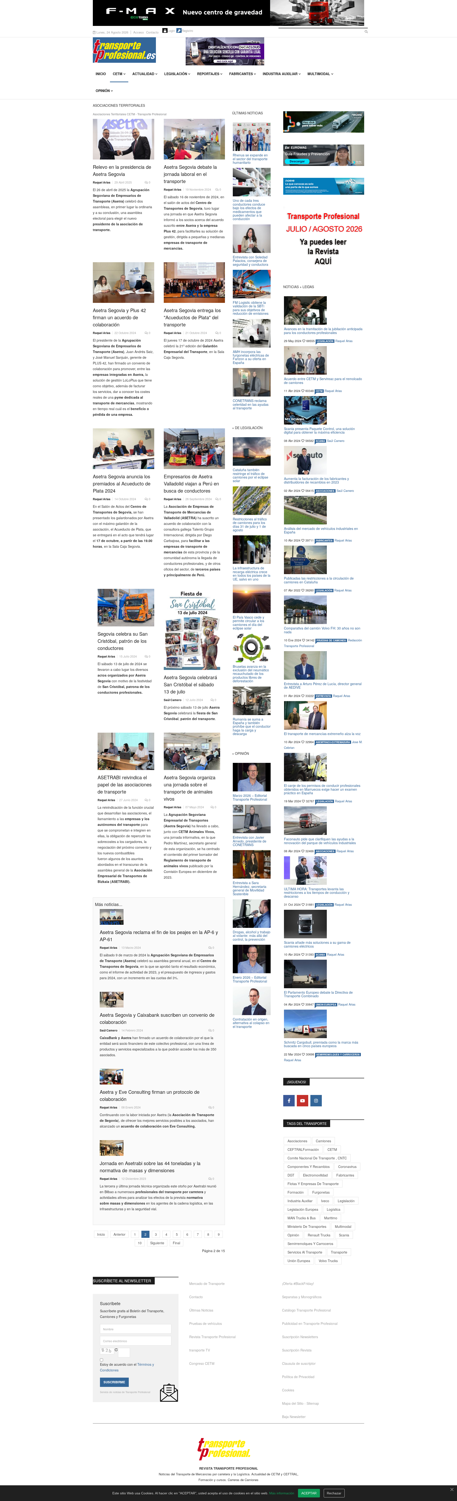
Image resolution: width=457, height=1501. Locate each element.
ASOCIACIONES (325, 491)
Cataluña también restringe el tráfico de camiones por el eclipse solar (250, 475)
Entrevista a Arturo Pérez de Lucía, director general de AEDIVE (323, 685)
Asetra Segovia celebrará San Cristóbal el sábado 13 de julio (190, 684)
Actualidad (143, 73)
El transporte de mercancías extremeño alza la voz (322, 733)
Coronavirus (347, 1166)
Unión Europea (299, 1260)
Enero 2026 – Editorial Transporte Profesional (250, 979)
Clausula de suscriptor (299, 1363)
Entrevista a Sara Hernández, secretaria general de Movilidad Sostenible (249, 888)
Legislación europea (303, 1209)
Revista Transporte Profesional (212, 1336)
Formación (296, 1192)
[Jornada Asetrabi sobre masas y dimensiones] (159, 1148)
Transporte (339, 1252)
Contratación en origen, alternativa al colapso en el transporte (251, 1023)
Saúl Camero (172, 700)
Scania (344, 1235)
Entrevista (323, 696)
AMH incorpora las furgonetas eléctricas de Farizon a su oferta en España (251, 357)
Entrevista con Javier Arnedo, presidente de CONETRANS (249, 841)
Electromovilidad (315, 1175)
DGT (291, 1175)
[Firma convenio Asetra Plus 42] (123, 282)
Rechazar (334, 1493)
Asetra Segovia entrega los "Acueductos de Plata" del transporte (192, 317)
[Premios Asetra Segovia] (194, 282)
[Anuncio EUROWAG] (323, 155)
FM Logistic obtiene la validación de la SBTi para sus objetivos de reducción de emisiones (250, 308)
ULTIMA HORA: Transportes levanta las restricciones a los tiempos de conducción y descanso (316, 892)
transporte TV (199, 1350)
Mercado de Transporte (207, 1283)
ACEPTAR (309, 1493)
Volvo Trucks (328, 1260)
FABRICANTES (324, 540)
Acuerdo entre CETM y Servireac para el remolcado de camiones (323, 380)
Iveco (325, 1200)
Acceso (138, 32)
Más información (281, 1493)
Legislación (175, 73)
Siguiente (157, 1242)
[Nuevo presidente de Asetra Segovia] (123, 139)
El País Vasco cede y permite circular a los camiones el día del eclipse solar (248, 622)
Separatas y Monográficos (302, 1296)
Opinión (103, 90)
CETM (117, 73)
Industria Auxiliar (280, 73)
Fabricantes (241, 73)
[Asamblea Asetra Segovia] (159, 917)
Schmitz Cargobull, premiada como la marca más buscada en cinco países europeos (321, 1044)
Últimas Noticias (201, 1310)
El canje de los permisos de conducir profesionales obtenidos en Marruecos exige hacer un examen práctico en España (322, 789)
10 (140, 1242)
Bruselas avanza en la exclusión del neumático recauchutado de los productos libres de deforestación (251, 673)
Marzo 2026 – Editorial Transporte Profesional (250, 797)
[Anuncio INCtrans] (275, 51)
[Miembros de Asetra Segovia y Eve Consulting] (159, 1077)
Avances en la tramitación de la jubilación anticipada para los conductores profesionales (323, 330)
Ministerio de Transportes (307, 1226)
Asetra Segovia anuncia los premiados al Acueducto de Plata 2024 (121, 483)
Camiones (323, 1140)
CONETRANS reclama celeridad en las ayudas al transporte (250, 404)
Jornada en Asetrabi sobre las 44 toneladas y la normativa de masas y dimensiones (150, 1167)
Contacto (152, 32)
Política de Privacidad (298, 1376)
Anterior (119, 1234)
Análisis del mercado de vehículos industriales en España (321, 530)
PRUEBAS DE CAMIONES (331, 640)
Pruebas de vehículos (205, 1323)
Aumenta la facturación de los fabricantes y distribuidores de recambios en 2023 (316, 480)
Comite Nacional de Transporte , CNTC (317, 1158)
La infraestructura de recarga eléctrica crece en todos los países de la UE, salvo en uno (251, 573)
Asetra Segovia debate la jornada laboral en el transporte (190, 173)
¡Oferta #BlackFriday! (298, 1283)
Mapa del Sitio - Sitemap (300, 1403)
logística (333, 1209)
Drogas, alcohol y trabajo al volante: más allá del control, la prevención (251, 936)
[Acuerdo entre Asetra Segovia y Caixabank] (159, 999)
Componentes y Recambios (309, 1166)
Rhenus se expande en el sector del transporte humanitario (250, 159)
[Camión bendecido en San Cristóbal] (126, 607)
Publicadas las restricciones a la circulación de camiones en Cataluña (319, 580)
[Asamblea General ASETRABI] (126, 751)
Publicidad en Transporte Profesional (310, 1323)
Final (176, 1242)
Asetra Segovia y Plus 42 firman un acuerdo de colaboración (119, 317)
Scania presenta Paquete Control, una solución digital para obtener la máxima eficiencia (319, 430)
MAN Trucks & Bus (302, 1217)
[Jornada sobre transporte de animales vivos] (192, 751)
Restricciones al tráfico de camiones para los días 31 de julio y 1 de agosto (250, 524)
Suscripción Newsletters (300, 1336)
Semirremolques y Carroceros (338, 1054)
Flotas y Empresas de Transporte (313, 1183)
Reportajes (208, 73)
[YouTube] (302, 1100)
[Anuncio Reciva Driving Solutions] (323, 122)
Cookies (288, 1390)
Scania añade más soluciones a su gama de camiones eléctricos (317, 944)
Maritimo (330, 1217)
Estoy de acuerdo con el (127, 1367)
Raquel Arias (101, 182)
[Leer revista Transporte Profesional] (323, 240)
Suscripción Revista (297, 1350)
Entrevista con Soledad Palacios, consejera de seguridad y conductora (250, 261)
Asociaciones (297, 1140)
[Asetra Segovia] (192, 629)
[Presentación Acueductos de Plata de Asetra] (123, 448)
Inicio (101, 73)
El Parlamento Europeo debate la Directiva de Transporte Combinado (318, 994)
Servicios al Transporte (305, 1252)
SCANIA (320, 441)
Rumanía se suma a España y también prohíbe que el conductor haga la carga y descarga (252, 726)
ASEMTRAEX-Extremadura (333, 742)
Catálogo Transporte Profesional (306, 1310)
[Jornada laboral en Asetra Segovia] (194, 139)
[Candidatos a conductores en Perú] (194, 448)
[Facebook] (289, 1100)
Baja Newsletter (294, 1416)
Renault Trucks (319, 1235)
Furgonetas (321, 1192)
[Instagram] (316, 1100)
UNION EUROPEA (326, 1004)
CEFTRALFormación (303, 1149)
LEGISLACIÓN (325, 341)
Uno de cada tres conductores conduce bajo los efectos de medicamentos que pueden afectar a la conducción (249, 209)
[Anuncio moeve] (323, 186)
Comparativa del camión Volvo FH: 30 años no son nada (322, 630)
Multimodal (319, 73)
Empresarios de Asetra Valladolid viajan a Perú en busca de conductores (191, 483)
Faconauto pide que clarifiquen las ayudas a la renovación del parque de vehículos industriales (320, 841)
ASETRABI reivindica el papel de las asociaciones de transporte (125, 784)
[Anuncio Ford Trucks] (228, 13)
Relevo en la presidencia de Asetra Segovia (122, 170)
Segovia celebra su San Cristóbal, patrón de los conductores (123, 640)
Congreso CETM (201, 1363)
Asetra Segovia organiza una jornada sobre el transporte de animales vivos (189, 788)
